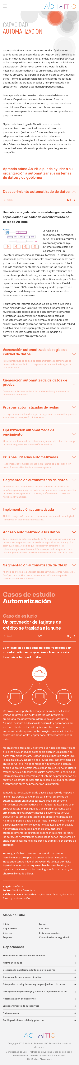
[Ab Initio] (60, 5)
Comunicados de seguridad (54, 937)
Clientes (7, 933)
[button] (60, 956)
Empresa (7, 937)
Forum (42, 924)
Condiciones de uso (16, 1051)
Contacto (44, 928)
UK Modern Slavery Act (39, 1059)
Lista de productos (49, 933)
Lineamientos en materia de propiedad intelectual (38, 1055)
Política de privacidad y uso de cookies (50, 1051)
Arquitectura (10, 928)
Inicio (6, 924)
